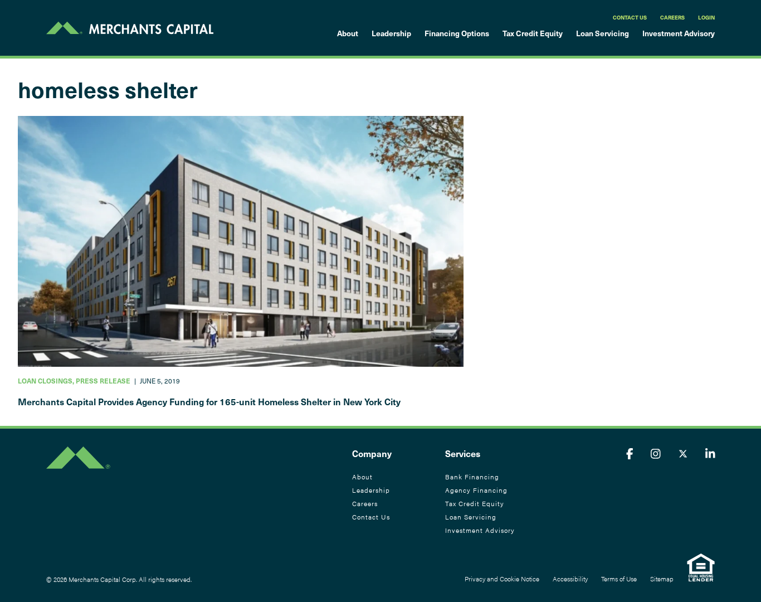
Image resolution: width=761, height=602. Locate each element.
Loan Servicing (602, 33)
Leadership (391, 33)
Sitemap (662, 579)
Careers (672, 17)
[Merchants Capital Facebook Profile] (629, 453)
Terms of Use (619, 579)
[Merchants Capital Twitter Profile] (683, 453)
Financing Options (457, 33)
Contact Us (630, 17)
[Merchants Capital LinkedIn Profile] (710, 453)
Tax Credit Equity (533, 33)
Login (706, 17)
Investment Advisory (678, 33)
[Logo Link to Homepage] (129, 28)
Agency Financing (476, 490)
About (347, 33)
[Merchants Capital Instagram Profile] (656, 453)
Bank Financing (472, 477)
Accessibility (570, 579)
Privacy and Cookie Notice (502, 579)
